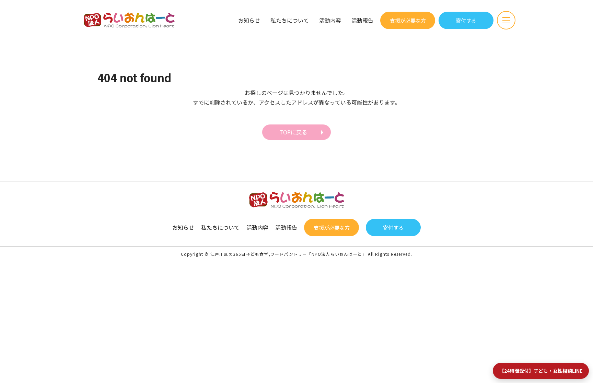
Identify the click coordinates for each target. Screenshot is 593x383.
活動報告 (362, 20)
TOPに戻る (293, 132)
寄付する (466, 20)
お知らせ (249, 20)
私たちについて (289, 20)
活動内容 (330, 20)
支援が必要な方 (408, 20)
